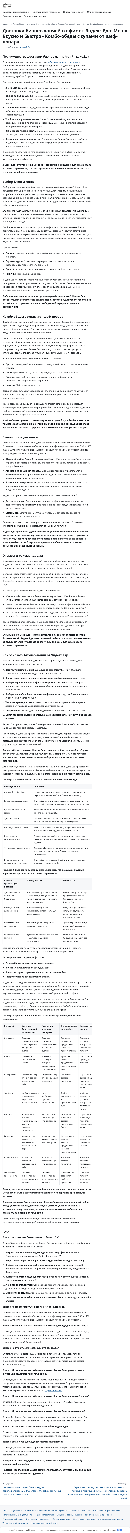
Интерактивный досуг (73, 12)
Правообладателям (45, 1514)
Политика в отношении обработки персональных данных (52, 1510)
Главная (6, 24)
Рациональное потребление (44, 1523)
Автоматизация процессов (110, 1519)
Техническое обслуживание (15, 1523)
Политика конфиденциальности (17, 1514)
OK (119, 1530)
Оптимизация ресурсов (35, 16)
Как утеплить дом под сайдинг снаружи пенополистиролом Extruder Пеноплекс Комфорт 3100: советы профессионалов (32, 1489)
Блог (5, 1510)
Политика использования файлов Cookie (101, 1510)
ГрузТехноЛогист (53, 1390)
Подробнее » (16, 1510)
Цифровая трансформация (16, 12)
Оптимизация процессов (99, 12)
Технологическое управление (45, 12)
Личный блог (18, 24)
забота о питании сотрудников (64, 62)
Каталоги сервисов (12, 16)
